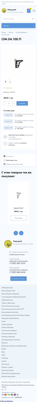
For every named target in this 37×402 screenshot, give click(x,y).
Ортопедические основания (10, 340)
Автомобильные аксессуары (10, 306)
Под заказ (18, 218)
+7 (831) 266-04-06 (17, 272)
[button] (16, 233)
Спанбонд (4, 358)
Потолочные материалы (9, 330)
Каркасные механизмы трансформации (14, 346)
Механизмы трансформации (10, 373)
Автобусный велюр (7, 370)
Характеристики (11, 160)
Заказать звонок (19, 279)
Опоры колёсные (6, 324)
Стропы (3, 361)
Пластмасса (5, 364)
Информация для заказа (14, 164)
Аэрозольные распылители (9, 312)
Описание (9, 156)
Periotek (3, 349)
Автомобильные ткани (8, 291)
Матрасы (4, 343)
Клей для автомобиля (8, 376)
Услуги (3, 321)
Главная (3, 32)
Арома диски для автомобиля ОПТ (12, 309)
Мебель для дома (7, 300)
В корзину (22, 103)
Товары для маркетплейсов (10, 318)
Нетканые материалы (8, 337)
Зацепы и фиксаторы (8, 303)
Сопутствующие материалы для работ (13, 297)
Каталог (11, 32)
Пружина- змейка (7, 367)
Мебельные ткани (7, 288)
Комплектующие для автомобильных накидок (15, 315)
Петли (3, 355)
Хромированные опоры (9, 333)
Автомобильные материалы (10, 294)
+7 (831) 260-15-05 (17, 263)
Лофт (3, 352)
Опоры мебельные (21, 32)
